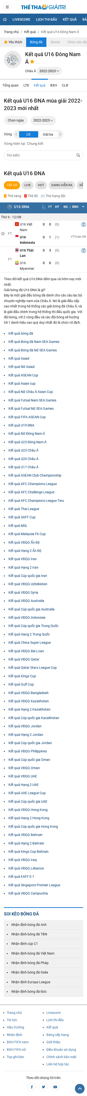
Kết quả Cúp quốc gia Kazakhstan (33, 718)
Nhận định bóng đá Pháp (30, 963)
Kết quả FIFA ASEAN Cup (27, 417)
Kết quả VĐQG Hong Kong (28, 810)
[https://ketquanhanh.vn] (43, 7)
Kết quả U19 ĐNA (21, 425)
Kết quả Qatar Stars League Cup (32, 668)
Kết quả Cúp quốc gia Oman (29, 760)
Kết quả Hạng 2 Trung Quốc (29, 634)
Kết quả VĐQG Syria (23, 592)
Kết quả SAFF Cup (22, 517)
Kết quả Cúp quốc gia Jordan (30, 743)
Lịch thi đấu (46, 19)
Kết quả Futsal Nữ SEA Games (31, 408)
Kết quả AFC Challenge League (31, 492)
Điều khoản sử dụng (61, 1050)
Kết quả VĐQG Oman (24, 768)
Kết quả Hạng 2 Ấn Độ (24, 551)
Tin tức (12, 1020)
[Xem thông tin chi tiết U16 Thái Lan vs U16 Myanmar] (83, 251)
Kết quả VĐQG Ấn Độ (24, 542)
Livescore (21, 19)
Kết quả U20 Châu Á (23, 459)
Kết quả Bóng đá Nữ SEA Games (32, 350)
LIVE (27, 185)
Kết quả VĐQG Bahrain (25, 835)
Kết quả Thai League (23, 509)
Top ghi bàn (15, 1057)
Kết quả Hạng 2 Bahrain (26, 843)
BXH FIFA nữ (16, 1050)
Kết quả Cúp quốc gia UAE (27, 801)
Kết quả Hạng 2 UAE (23, 785)
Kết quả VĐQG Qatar (23, 659)
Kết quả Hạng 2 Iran (23, 567)
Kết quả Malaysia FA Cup (27, 534)
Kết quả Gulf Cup (21, 684)
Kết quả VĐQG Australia (26, 601)
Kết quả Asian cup (22, 383)
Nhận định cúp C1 (24, 944)
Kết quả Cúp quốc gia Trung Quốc (33, 626)
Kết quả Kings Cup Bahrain (28, 851)
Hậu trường (15, 1027)
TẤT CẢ (12, 185)
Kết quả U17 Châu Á (23, 467)
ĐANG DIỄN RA (61, 185)
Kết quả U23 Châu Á (23, 450)
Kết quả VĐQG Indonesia (26, 617)
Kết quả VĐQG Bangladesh (28, 693)
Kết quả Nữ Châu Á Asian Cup (30, 392)
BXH (53, 85)
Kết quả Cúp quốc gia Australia (31, 609)
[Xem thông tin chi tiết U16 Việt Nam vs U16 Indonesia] (83, 225)
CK (28, 134)
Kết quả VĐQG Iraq (22, 860)
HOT (41, 185)
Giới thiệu (53, 1042)
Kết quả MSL (18, 526)
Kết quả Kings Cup (22, 676)
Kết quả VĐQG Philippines (27, 751)
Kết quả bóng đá (20, 333)
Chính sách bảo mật (61, 1057)
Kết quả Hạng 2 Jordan (25, 735)
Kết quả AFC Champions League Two (36, 501)
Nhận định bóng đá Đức (29, 991)
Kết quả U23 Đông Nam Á (27, 442)
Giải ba (48, 134)
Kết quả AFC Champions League (32, 484)
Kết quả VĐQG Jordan (25, 726)
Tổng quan (10, 85)
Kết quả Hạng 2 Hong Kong (28, 818)
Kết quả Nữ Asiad (21, 367)
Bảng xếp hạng (57, 1035)
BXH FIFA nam (18, 1042)
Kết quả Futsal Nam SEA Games (32, 400)
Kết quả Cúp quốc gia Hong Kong (33, 826)
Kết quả (70, 19)
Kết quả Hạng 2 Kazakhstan (29, 709)
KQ (66, 207)
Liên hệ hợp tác (57, 1064)
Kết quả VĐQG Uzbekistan (27, 584)
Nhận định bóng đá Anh (29, 925)
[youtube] (55, 1086)
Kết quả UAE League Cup (27, 793)
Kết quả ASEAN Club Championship (34, 475)
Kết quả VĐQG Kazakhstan (28, 701)
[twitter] (43, 1086)
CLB (65, 85)
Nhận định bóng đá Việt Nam (32, 953)
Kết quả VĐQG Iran (22, 559)
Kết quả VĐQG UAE (22, 776)
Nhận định (14, 1035)
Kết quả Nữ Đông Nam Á (26, 433)
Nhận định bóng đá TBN (29, 934)
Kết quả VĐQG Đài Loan (26, 651)
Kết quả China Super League (29, 642)
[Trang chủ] (5, 19)
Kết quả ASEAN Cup (23, 375)
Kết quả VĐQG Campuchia (28, 893)
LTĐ (26, 85)
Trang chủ (14, 1013)
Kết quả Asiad (18, 358)
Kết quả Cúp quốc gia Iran (27, 576)
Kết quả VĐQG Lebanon (26, 868)
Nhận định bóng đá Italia (29, 972)
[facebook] (31, 1086)
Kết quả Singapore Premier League (34, 885)
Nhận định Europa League (30, 982)
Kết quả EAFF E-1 (21, 877)
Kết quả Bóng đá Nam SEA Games (33, 342)
